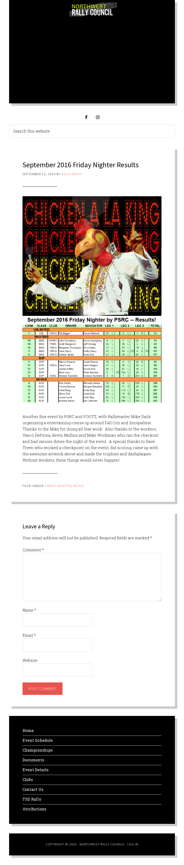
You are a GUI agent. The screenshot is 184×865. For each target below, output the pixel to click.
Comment (33, 549)
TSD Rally (32, 799)
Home (28, 730)
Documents (33, 759)
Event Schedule (38, 740)
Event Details (35, 769)
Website (30, 660)
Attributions (34, 808)
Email (29, 635)
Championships (37, 750)
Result (79, 486)
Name (29, 610)
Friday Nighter (58, 486)
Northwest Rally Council (93, 9)
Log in (132, 844)
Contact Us (33, 789)
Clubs (28, 779)
